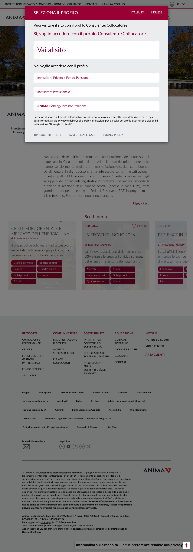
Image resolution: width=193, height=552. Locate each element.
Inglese (156, 12)
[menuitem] (96, 50)
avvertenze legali (82, 135)
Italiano (137, 12)
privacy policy (113, 135)
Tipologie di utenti (47, 135)
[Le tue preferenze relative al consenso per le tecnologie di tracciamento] (186, 545)
